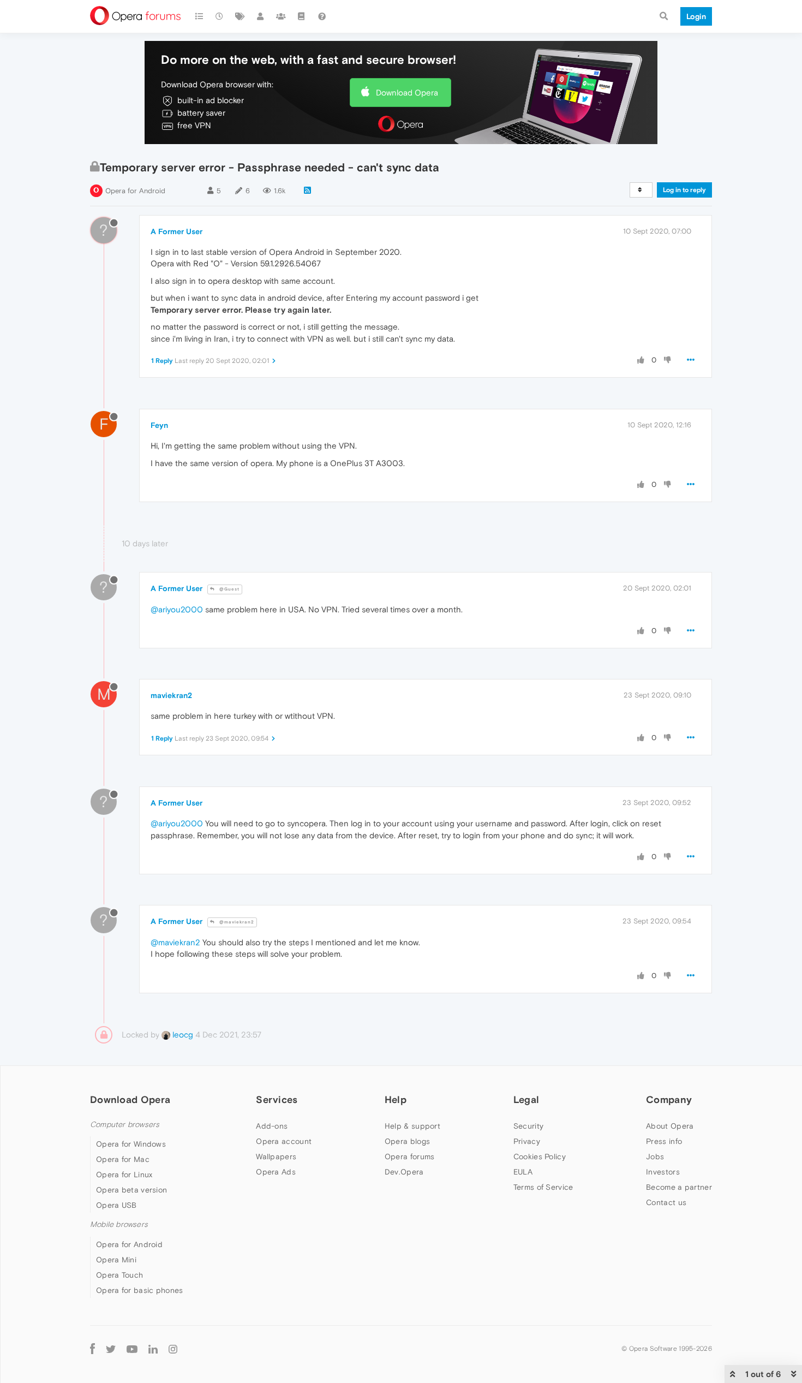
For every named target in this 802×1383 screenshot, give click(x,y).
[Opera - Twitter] (110, 1349)
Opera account (284, 1141)
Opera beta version (131, 1189)
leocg (181, 1034)
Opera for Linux (124, 1174)
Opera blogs (407, 1141)
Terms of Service (543, 1187)
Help (395, 1099)
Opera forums (410, 1156)
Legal (526, 1099)
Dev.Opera (404, 1171)
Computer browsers (124, 1124)
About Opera (669, 1126)
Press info (664, 1141)
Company (669, 1099)
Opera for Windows (131, 1144)
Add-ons (272, 1126)
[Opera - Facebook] (92, 1349)
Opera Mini (116, 1259)
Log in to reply (684, 190)
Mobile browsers (119, 1224)
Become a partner (679, 1187)
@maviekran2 (236, 922)
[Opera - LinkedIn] (153, 1349)
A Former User (176, 231)
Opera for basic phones (139, 1290)
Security (528, 1126)
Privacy (526, 1141)
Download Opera (407, 92)
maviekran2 (171, 695)
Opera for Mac (122, 1159)
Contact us (666, 1202)
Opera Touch (119, 1275)
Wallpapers (276, 1156)
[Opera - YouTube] (132, 1349)
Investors (663, 1171)
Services (276, 1099)
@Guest (229, 589)
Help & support (412, 1126)
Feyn (159, 425)
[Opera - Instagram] (173, 1349)
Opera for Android (135, 191)
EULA (522, 1171)
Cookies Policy (539, 1156)
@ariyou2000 (177, 609)
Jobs (655, 1156)
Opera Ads (276, 1171)
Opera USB (116, 1205)
